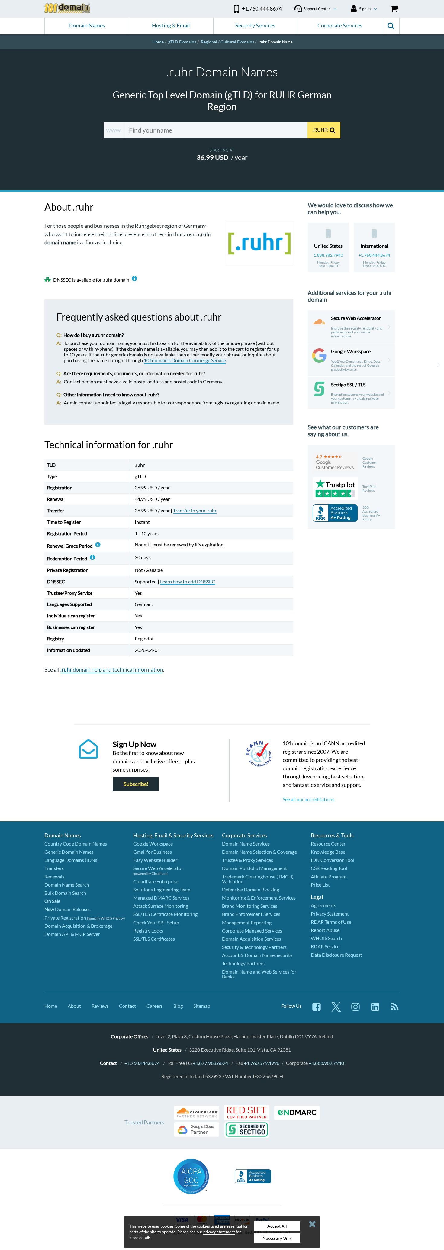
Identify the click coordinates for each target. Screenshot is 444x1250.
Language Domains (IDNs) (71, 860)
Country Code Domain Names (75, 843)
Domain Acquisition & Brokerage (78, 926)
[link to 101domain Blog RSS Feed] (395, 1010)
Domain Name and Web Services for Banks (259, 974)
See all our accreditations (308, 799)
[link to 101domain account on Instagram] (355, 1010)
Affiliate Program (328, 876)
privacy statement (219, 1231)
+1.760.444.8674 (374, 255)
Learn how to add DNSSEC (187, 581)
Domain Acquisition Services (251, 939)
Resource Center (328, 843)
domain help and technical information (111, 669)
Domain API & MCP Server (72, 934)
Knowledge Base (328, 852)
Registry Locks (148, 930)
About (74, 1006)
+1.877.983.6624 (210, 1063)
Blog (178, 1006)
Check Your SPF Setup (156, 922)
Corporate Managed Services (252, 930)
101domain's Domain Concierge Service (185, 360)
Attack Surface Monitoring (160, 906)
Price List (320, 885)
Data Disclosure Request (336, 955)
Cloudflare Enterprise (155, 881)
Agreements (323, 905)
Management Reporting (247, 922)
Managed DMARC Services (161, 897)
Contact (127, 1006)
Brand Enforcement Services (251, 914)
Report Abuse (325, 930)
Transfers (54, 868)
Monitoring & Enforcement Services (259, 897)
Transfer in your (195, 510)
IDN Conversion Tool (332, 860)
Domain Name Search (66, 885)
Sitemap (201, 1006)
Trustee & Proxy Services (247, 860)
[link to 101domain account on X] (336, 1010)
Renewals (54, 876)
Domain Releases (67, 909)
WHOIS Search (326, 938)
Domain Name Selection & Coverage (259, 852)
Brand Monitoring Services (249, 906)
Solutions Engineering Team (161, 889)
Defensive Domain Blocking (250, 889)
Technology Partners (243, 963)
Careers (154, 1006)
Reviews (100, 1006)
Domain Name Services (246, 843)
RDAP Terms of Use (331, 922)
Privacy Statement (330, 914)
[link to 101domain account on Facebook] (316, 1010)
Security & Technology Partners (254, 947)
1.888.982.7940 (328, 255)
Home (50, 1006)
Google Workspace (153, 843)
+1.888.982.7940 (326, 1063)
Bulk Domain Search (65, 893)
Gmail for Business (152, 852)
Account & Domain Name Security (257, 955)
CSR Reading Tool (329, 868)
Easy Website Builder (155, 860)
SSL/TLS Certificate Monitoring (165, 914)
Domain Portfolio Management (254, 868)
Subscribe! (136, 784)
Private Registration (65, 917)
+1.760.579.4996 (261, 1063)
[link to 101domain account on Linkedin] (375, 1010)
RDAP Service (325, 946)
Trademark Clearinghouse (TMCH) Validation (258, 879)
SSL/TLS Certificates (154, 939)
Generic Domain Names (69, 852)
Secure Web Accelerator (158, 868)
